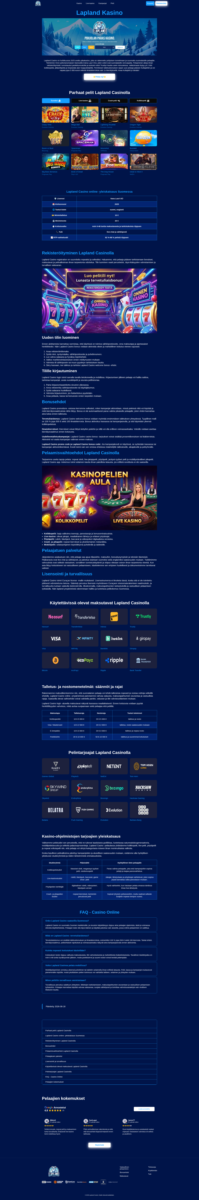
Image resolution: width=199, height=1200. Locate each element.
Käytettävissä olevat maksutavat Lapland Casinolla (66, 1066)
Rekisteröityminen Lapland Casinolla (60, 1041)
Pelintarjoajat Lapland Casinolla (58, 1072)
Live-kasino (83, 101)
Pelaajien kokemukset (54, 1082)
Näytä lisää (99, 1145)
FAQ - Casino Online (53, 1077)
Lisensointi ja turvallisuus (55, 1061)
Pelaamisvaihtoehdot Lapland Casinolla (61, 1051)
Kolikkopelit (141, 101)
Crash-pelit (112, 101)
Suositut (54, 101)
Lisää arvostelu (144, 1109)
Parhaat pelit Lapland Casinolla (58, 1031)
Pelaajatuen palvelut (53, 1056)
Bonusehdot (50, 1046)
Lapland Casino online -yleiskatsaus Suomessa (64, 1036)
